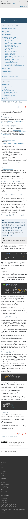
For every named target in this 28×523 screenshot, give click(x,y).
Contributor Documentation (9, 37)
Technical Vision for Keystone (12, 64)
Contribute (3, 479)
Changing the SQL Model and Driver (13, 93)
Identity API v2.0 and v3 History (13, 43)
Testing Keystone (9, 48)
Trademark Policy (4, 497)
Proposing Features (10, 45)
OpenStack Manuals (5, 484)
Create (5, 87)
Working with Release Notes (12, 46)
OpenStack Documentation (17, 20)
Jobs (2, 476)
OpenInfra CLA (4, 500)
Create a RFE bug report (9, 140)
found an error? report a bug (10, 451)
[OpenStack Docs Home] (4, 20)
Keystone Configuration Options (10, 76)
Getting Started (6, 31)
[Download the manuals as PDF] (22, 107)
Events (2, 475)
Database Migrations (10, 54)
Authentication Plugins (10, 53)
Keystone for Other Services (12, 59)
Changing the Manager (9, 95)
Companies (3, 478)
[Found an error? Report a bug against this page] (25, 107)
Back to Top (24, 6)
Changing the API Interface (10, 97)
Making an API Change (11, 51)
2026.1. (13, 3)
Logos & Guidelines (5, 495)
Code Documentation (7, 33)
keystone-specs (17, 130)
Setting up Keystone (10, 42)
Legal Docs (3, 493)
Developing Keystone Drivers (12, 61)
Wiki (2, 489)
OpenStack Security (5, 466)
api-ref (18, 393)
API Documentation (5, 487)
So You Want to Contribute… (12, 38)
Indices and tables (6, 34)
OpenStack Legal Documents (15, 445)
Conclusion (5, 98)
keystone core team (8, 169)
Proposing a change (7, 86)
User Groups (3, 473)
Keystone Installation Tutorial (9, 28)
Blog (2, 467)
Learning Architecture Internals (12, 57)
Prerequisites (5, 84)
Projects (2, 464)
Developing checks (12, 49)
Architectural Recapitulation (10, 92)
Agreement (6, 89)
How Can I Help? (9, 40)
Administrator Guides (7, 74)
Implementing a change (8, 90)
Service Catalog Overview (11, 62)
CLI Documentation (7, 71)
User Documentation (7, 68)
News (2, 469)
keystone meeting (22, 158)
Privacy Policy (4, 498)
